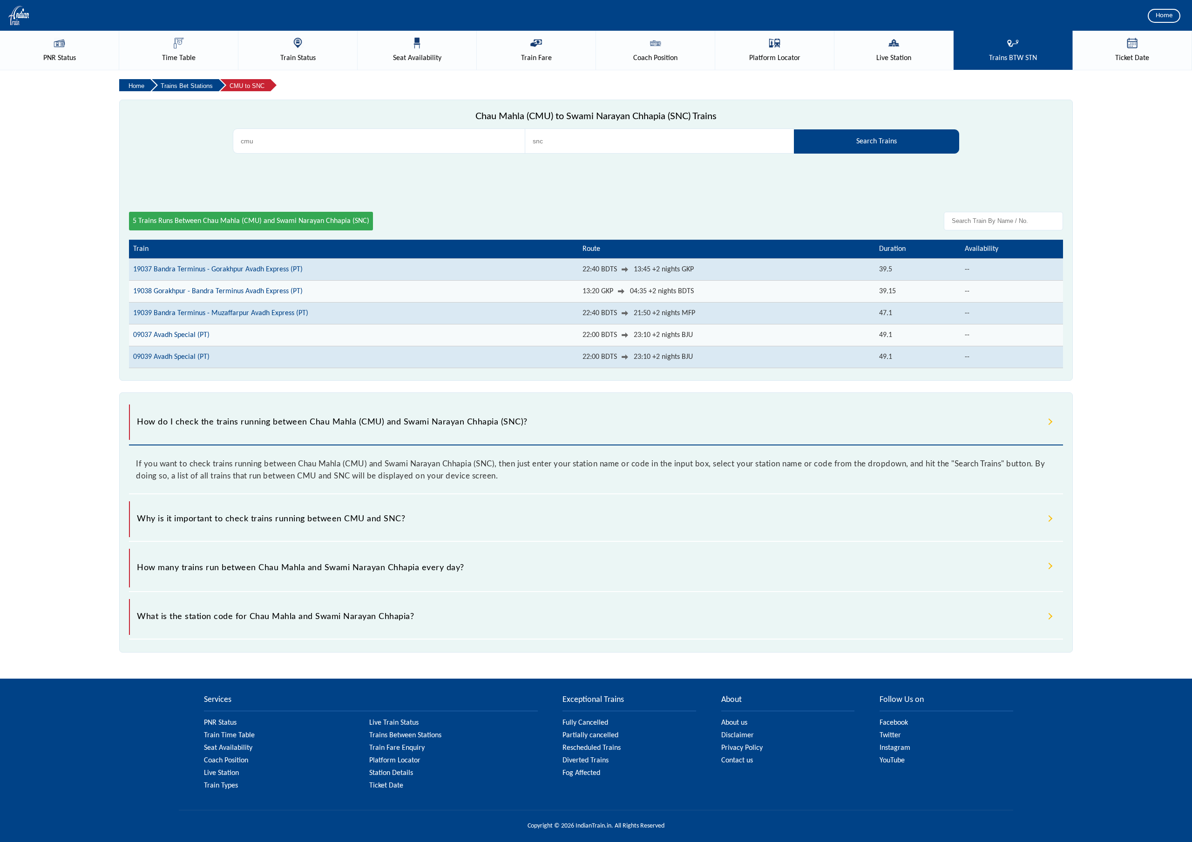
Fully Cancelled (585, 723)
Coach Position (226, 760)
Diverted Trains (585, 760)
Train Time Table (229, 735)
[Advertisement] (596, 181)
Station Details (391, 773)
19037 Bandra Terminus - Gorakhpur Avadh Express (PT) (218, 269)
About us (734, 723)
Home (1164, 15)
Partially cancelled (590, 735)
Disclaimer (737, 735)
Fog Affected (581, 773)
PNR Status (220, 723)
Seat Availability (228, 748)
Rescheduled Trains (591, 748)
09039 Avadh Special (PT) (171, 357)
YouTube (892, 760)
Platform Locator (394, 760)
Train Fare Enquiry (397, 748)
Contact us (737, 760)
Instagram (895, 748)
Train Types (221, 785)
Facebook (894, 723)
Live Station (221, 773)
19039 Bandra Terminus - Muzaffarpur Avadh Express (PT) (220, 313)
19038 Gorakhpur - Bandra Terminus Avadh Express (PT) (218, 291)
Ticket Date (386, 785)
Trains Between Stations (405, 735)
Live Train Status (394, 723)
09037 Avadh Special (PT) (171, 335)
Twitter (890, 735)
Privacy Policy (742, 748)
